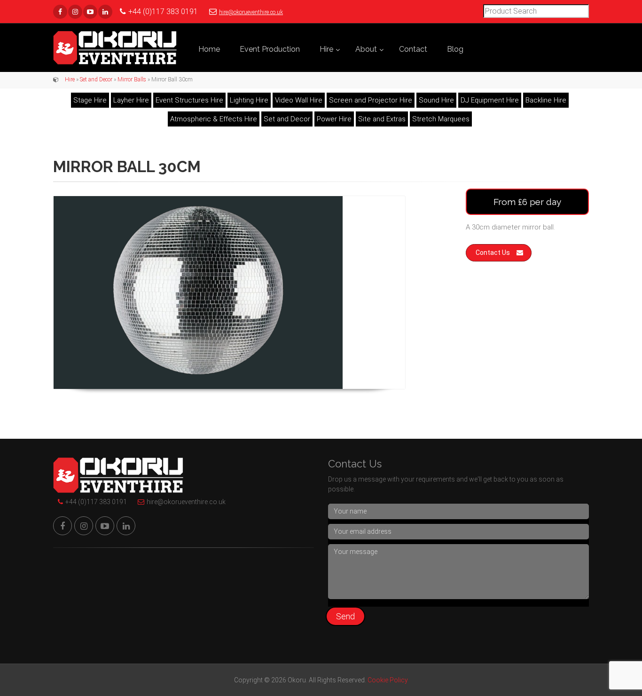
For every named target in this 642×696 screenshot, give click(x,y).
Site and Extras (382, 119)
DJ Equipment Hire (490, 100)
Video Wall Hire (298, 100)
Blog (455, 49)
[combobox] (536, 11)
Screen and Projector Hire (370, 100)
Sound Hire (436, 100)
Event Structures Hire (189, 100)
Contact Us (493, 252)
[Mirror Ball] (229, 292)
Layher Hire (131, 100)
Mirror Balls (131, 79)
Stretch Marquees (441, 119)
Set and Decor (96, 79)
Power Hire (334, 119)
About (366, 49)
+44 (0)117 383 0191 (96, 502)
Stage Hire (90, 100)
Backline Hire (545, 100)
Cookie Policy (388, 680)
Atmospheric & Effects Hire (213, 119)
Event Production (270, 49)
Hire (326, 49)
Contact (413, 49)
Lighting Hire (249, 100)
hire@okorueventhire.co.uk (251, 12)
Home (209, 49)
